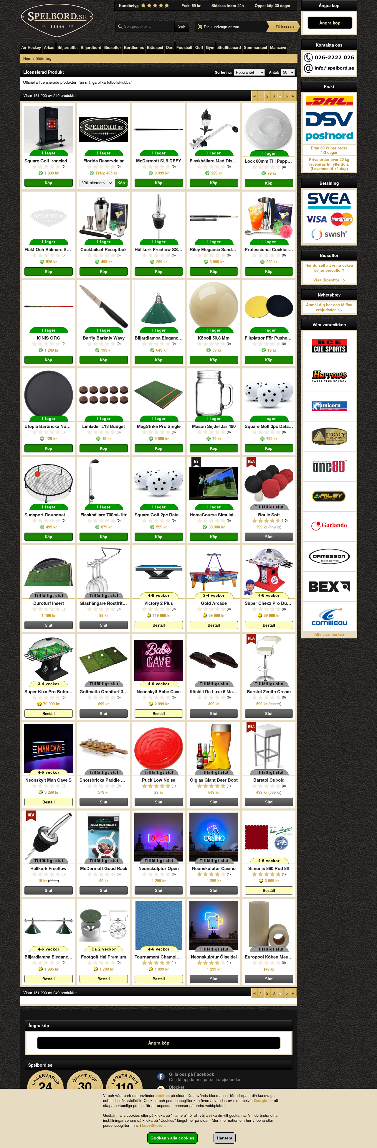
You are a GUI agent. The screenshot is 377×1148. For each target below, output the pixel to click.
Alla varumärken (329, 634)
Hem (27, 58)
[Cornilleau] (329, 616)
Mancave (278, 47)
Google (260, 1100)
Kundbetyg (129, 5)
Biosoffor (112, 47)
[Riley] (329, 496)
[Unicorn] (329, 406)
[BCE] (329, 346)
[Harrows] (329, 376)
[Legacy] (329, 436)
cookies (163, 1095)
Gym (210, 47)
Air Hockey (31, 47)
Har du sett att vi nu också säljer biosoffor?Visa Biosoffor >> (329, 272)
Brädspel (155, 47)
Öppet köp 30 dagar (272, 5)
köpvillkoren (153, 1125)
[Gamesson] (329, 556)
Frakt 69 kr (191, 5)
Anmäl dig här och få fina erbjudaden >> (329, 307)
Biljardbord (91, 47)
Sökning (44, 58)
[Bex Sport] (329, 586)
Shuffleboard (229, 47)
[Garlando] (329, 526)
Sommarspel (255, 47)
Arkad (49, 47)
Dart (169, 47)
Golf (199, 47)
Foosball (184, 47)
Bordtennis (134, 47)
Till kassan (285, 26)
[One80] (329, 466)
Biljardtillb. (67, 47)
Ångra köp (329, 23)
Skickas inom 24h (227, 5)
